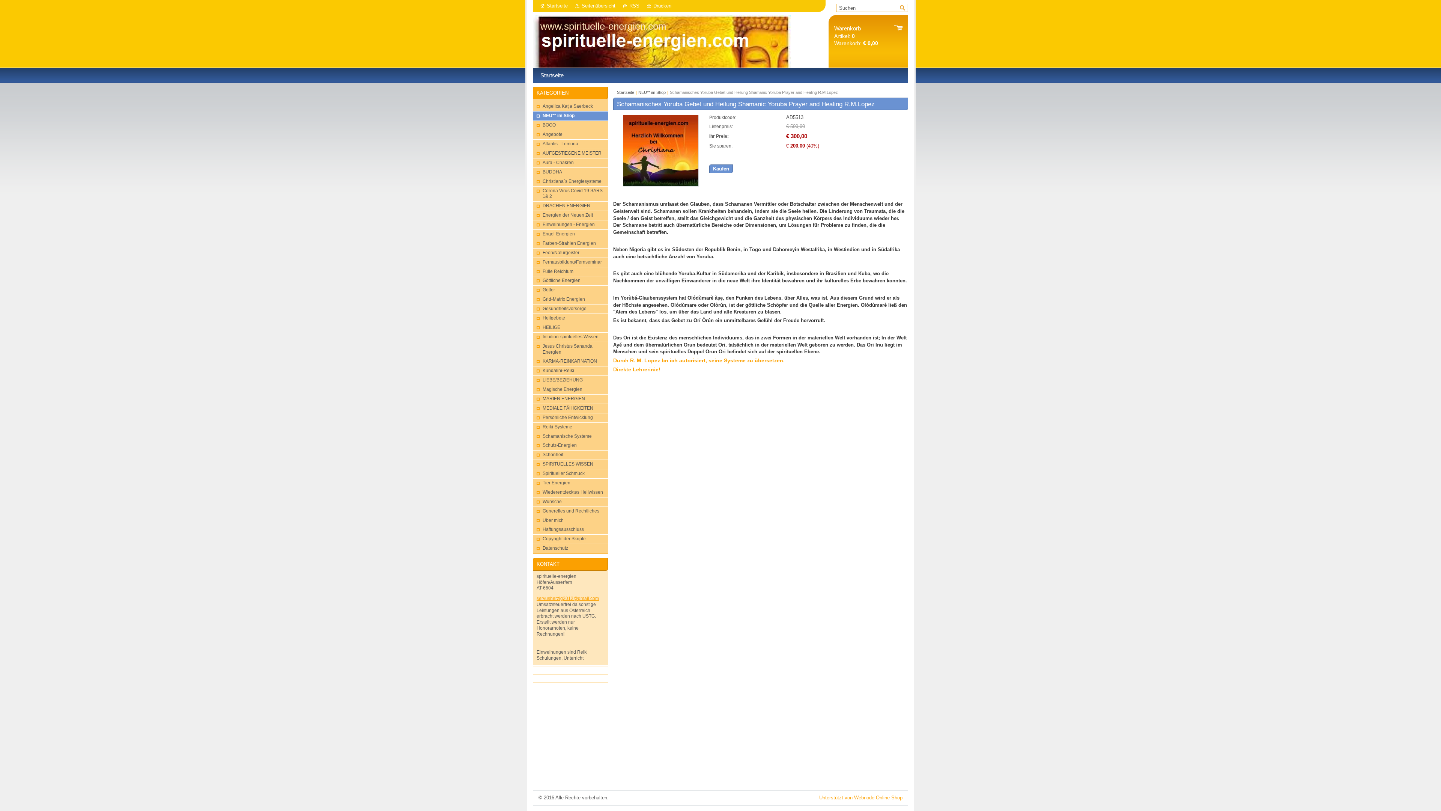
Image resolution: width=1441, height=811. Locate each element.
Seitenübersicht (598, 6)
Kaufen (721, 169)
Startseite (557, 6)
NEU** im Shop (652, 92)
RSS (634, 6)
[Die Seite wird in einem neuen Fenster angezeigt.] (661, 185)
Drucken (662, 6)
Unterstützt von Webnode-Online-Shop (861, 797)
